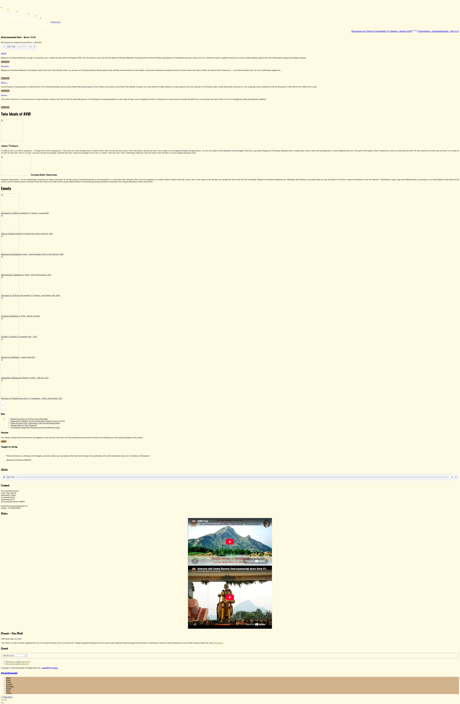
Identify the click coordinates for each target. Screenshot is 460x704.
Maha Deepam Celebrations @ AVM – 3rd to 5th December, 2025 (26, 275)
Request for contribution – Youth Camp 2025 (18, 357)
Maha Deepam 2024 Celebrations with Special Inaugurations (35, 423)
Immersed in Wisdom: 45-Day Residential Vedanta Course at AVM (38, 421)
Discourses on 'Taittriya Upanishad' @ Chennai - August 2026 (362, 31)
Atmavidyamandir (9, 673)
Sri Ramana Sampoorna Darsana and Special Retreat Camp (35, 427)
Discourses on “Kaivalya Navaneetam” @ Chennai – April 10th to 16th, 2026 (30, 295)
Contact (46, 25)
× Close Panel (7, 697)
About (8, 680)
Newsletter (24, 18)
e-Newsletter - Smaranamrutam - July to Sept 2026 (423, 31)
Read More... (219, 643)
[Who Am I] (55, 22)
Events (6, 14)
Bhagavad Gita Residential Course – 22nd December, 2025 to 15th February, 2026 (32, 254)
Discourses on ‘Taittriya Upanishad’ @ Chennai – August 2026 (25, 213)
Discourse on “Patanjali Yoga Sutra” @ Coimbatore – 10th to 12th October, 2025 (31, 398)
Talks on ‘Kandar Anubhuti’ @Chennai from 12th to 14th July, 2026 (27, 234)
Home (8, 678)
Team (39, 23)
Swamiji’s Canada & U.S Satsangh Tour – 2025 (19, 337)
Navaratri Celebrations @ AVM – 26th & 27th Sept (20, 316)
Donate (33, 21)
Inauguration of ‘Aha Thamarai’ (24, 425)
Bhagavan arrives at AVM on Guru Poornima (29, 419)
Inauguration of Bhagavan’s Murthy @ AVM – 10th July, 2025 (25, 378)
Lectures (14, 16)
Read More (5, 62)
